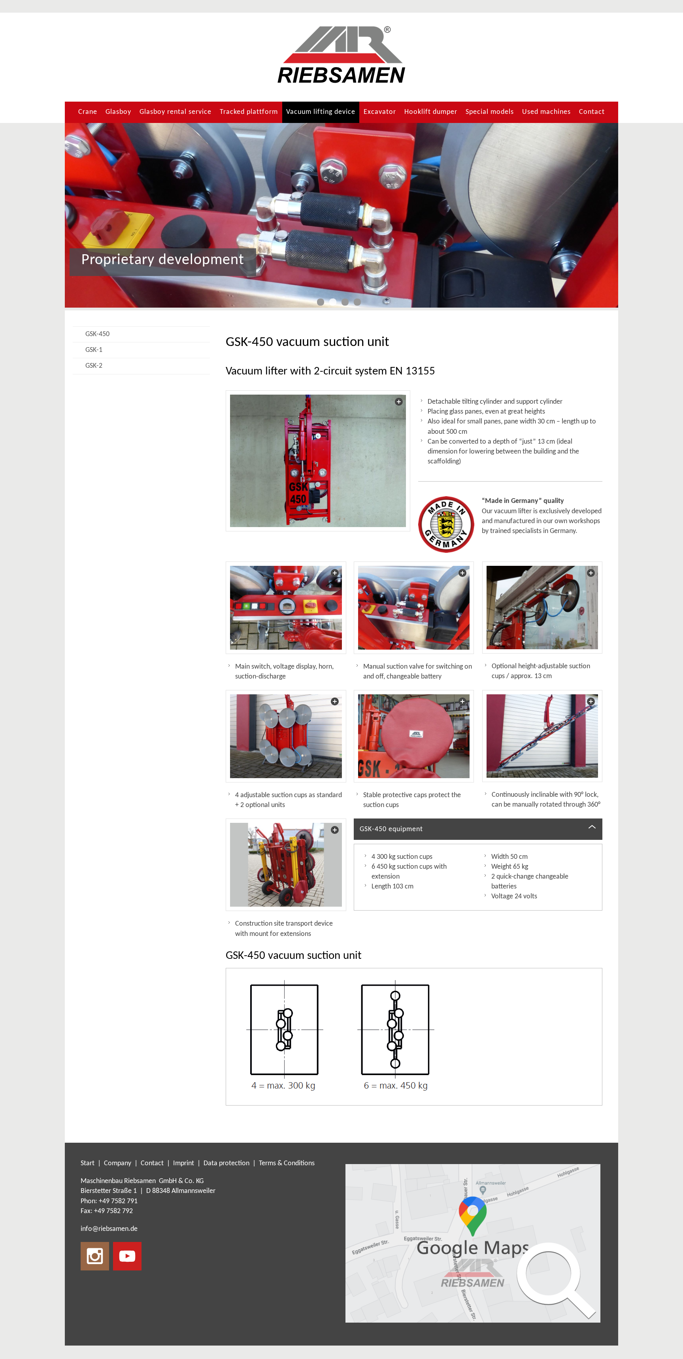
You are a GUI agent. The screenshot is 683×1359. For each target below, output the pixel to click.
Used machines (546, 112)
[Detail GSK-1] (286, 608)
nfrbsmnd (108, 1229)
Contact (592, 112)
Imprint (183, 1163)
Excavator (380, 112)
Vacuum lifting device (320, 112)
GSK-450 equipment (391, 829)
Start (88, 1163)
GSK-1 (93, 350)
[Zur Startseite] (341, 55)
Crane (87, 112)
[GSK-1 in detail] (286, 865)
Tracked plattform (249, 112)
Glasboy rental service (175, 112)
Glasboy (118, 112)
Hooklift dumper (430, 112)
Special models (490, 112)
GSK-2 (93, 366)
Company (117, 1163)
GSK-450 (97, 334)
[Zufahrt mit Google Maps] (472, 1243)
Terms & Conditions (287, 1163)
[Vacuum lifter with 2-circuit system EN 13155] (318, 461)
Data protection (226, 1163)
